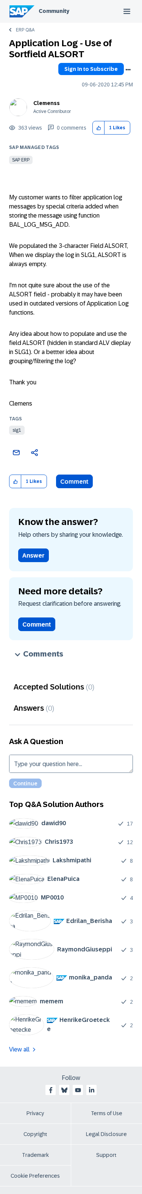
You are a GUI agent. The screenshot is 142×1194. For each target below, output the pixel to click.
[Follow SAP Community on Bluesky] (64, 1090)
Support (106, 1155)
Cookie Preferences (35, 1176)
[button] (99, 128)
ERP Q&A (25, 30)
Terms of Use (106, 1113)
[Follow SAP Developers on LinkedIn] (92, 1090)
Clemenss (46, 103)
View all (19, 1049)
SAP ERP (21, 160)
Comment (74, 481)
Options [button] (128, 70)
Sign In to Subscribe (91, 69)
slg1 (16, 430)
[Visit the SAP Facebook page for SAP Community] (51, 1090)
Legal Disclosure (106, 1134)
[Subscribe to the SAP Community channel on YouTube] (78, 1090)
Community (54, 11)
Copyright (35, 1134)
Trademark (35, 1155)
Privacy (35, 1113)
